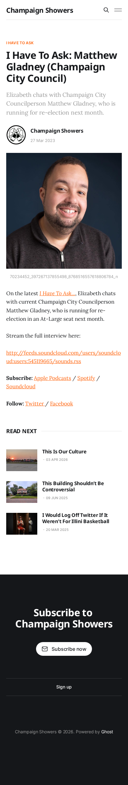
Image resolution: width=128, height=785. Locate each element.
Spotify (86, 378)
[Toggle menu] (118, 10)
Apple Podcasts (52, 378)
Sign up (63, 686)
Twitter (35, 403)
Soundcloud (20, 386)
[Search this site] (106, 10)
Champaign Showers (39, 10)
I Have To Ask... (57, 293)
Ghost (107, 731)
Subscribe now (69, 649)
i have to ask (20, 42)
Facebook (61, 403)
